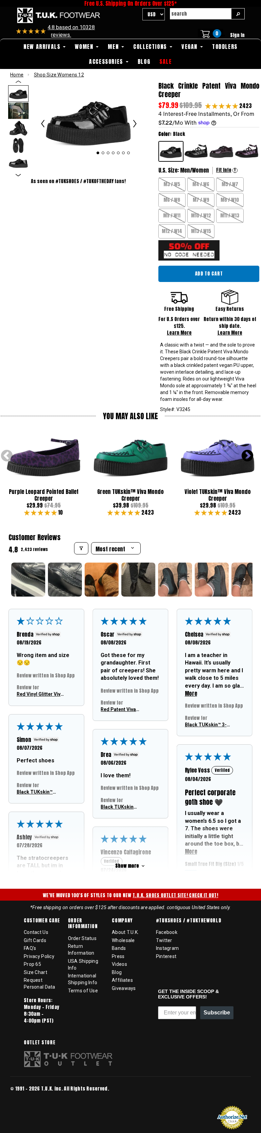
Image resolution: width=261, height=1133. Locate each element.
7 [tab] (128, 153)
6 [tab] (123, 153)
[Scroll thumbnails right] (244, 579)
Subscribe (217, 1012)
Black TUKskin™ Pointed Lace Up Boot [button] (35, 792)
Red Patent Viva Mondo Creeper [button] (118, 710)
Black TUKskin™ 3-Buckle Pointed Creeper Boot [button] (206, 725)
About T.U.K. (125, 932)
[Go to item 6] (212, 580)
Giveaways (124, 988)
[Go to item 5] (175, 580)
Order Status (82, 938)
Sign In (237, 35)
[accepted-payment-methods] (30, 1098)
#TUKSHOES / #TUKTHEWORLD (189, 921)
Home (16, 74)
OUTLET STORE (39, 1043)
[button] (222, 106)
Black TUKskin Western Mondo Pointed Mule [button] (119, 807)
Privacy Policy (39, 956)
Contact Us (36, 932)
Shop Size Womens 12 (59, 74)
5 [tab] (118, 153)
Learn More (179, 332)
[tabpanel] (88, 120)
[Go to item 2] (65, 580)
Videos (119, 964)
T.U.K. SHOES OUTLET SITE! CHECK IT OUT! (175, 895)
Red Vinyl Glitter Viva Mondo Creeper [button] (40, 694)
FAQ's (30, 948)
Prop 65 (32, 964)
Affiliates (122, 980)
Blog (117, 972)
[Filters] (81, 548)
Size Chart (35, 972)
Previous (7, 456)
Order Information (83, 924)
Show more (127, 865)
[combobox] (200, 13)
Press (118, 956)
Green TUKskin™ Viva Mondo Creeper (130, 495)
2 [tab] (103, 153)
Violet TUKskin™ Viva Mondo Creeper (218, 495)
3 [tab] (108, 153)
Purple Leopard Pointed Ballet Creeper (44, 495)
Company (122, 921)
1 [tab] (98, 153)
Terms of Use (83, 990)
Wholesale (123, 940)
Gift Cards (35, 940)
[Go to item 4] (138, 580)
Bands (119, 948)
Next (247, 456)
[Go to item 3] (102, 580)
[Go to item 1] (28, 580)
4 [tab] (113, 153)
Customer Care (42, 921)
